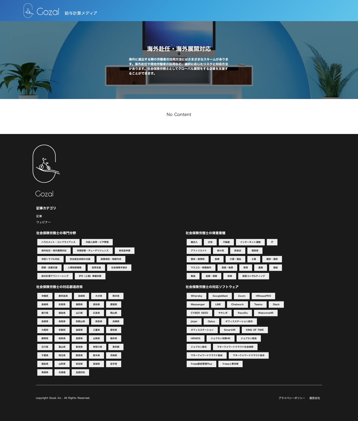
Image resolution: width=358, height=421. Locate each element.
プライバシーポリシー (291, 398)
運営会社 (314, 398)
